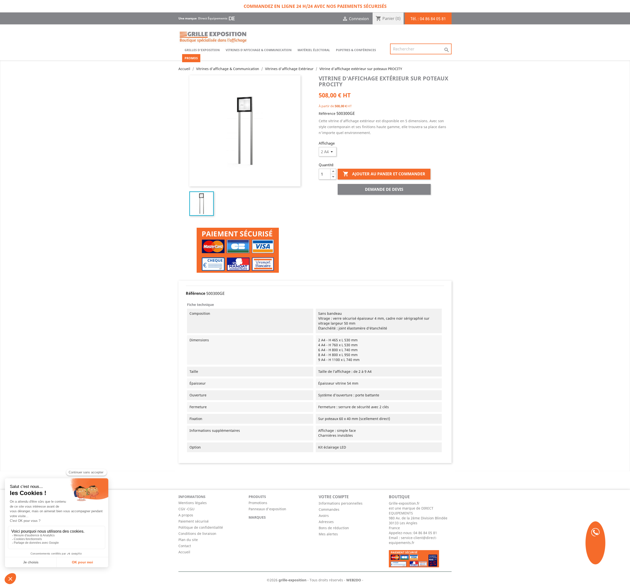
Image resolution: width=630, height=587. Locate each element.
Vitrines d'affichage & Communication (259, 50)
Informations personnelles (340, 503)
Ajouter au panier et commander (384, 174)
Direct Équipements (212, 18)
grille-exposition (292, 580)
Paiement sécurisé (193, 521)
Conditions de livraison (197, 533)
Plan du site (188, 539)
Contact (184, 545)
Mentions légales (192, 502)
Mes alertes (328, 534)
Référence (327, 113)
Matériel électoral (314, 50)
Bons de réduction (334, 528)
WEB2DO (353, 580)
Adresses (326, 521)
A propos (185, 515)
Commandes (329, 509)
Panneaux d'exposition (267, 509)
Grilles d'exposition (202, 50)
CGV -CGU (186, 509)
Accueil (184, 552)
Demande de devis (384, 189)
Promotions (258, 502)
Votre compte (334, 496)
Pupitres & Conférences (356, 50)
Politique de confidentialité (200, 527)
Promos (191, 58)
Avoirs (324, 515)
